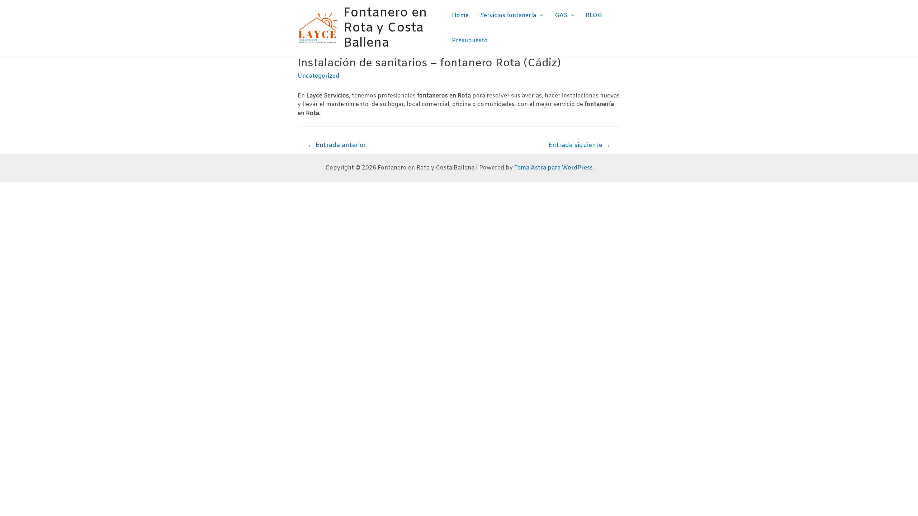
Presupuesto (470, 40)
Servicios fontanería (508, 15)
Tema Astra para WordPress (553, 168)
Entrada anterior (337, 145)
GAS (561, 15)
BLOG (594, 15)
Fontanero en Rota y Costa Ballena (385, 28)
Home (460, 15)
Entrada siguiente (579, 145)
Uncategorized (318, 76)
